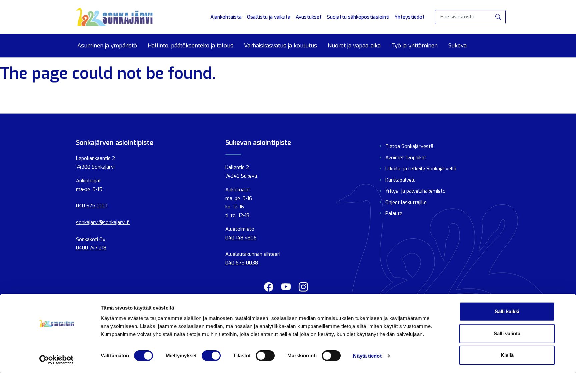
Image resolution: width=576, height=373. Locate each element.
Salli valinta (507, 333)
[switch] (211, 355)
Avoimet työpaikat (405, 157)
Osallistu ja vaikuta (268, 17)
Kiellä (507, 355)
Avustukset (309, 17)
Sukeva (457, 45)
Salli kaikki (507, 311)
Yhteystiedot (410, 17)
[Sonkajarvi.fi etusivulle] (114, 17)
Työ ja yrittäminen (414, 45)
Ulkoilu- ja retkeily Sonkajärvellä (420, 168)
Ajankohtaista (226, 17)
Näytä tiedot (367, 356)
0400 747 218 (91, 247)
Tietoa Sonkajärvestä (409, 146)
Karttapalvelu (400, 180)
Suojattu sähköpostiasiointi (358, 17)
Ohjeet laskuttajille (406, 202)
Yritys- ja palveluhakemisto (415, 191)
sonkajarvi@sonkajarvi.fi (103, 222)
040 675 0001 (91, 205)
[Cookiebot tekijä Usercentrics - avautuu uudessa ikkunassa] (56, 360)
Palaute (393, 213)
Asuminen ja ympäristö (107, 45)
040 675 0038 (241, 262)
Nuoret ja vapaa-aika (354, 45)
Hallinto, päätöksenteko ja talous (190, 45)
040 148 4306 (241, 237)
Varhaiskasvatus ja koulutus (280, 45)
